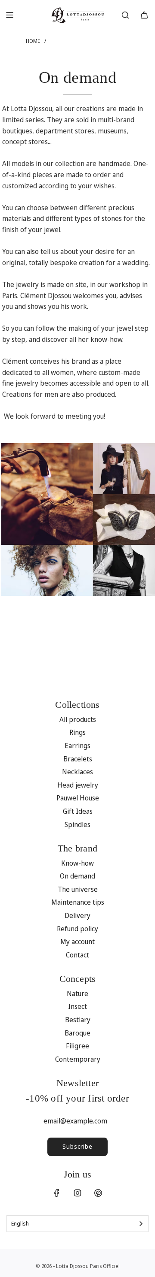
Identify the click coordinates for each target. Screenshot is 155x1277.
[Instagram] (77, 1192)
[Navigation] (9, 15)
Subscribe (77, 1146)
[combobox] (77, 1223)
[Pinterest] (98, 1192)
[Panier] (144, 15)
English (20, 1223)
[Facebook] (56, 1192)
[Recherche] (125, 15)
